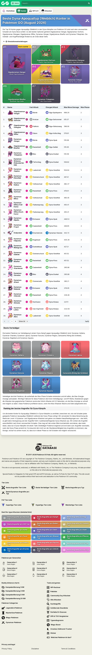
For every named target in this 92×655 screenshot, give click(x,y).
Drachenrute (37, 233)
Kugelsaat (36, 240)
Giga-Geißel (53, 147)
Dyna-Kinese (54, 302)
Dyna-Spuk (53, 140)
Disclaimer (35, 649)
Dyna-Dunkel (54, 154)
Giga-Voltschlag (55, 133)
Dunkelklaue (37, 247)
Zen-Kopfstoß (38, 309)
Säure (35, 133)
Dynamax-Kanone (55, 233)
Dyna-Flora (53, 191)
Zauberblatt (37, 226)
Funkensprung (38, 205)
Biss (34, 154)
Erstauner (36, 219)
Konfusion (36, 302)
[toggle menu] (89, 3)
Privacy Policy (7, 649)
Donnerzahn (37, 281)
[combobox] (54, 3)
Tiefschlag (37, 162)
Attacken (48, 11)
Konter (23, 11)
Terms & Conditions (68, 649)
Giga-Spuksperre (55, 113)
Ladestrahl (37, 170)
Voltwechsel (37, 184)
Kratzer (36, 119)
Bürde (35, 113)
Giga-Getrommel (55, 119)
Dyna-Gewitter (54, 170)
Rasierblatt (37, 147)
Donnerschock (38, 177)
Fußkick (36, 126)
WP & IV (35, 11)
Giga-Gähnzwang (55, 126)
